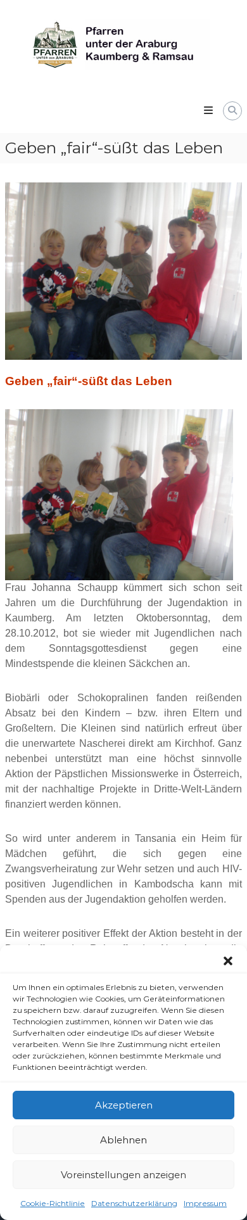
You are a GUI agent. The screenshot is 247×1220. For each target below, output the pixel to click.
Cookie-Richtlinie (52, 1203)
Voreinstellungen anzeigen (123, 1175)
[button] (228, 961)
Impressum (205, 1203)
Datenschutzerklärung (134, 1203)
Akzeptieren (124, 1105)
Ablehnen (123, 1140)
